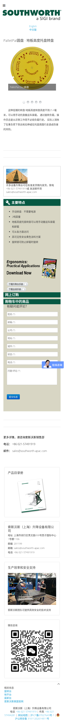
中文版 (33, 29)
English (33, 26)
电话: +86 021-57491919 (21, 552)
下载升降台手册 (16, 284)
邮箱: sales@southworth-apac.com (26, 548)
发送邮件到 (36, 188)
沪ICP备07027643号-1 (42, 715)
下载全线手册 (15, 289)
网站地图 (23, 715)
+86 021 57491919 (26, 711)
